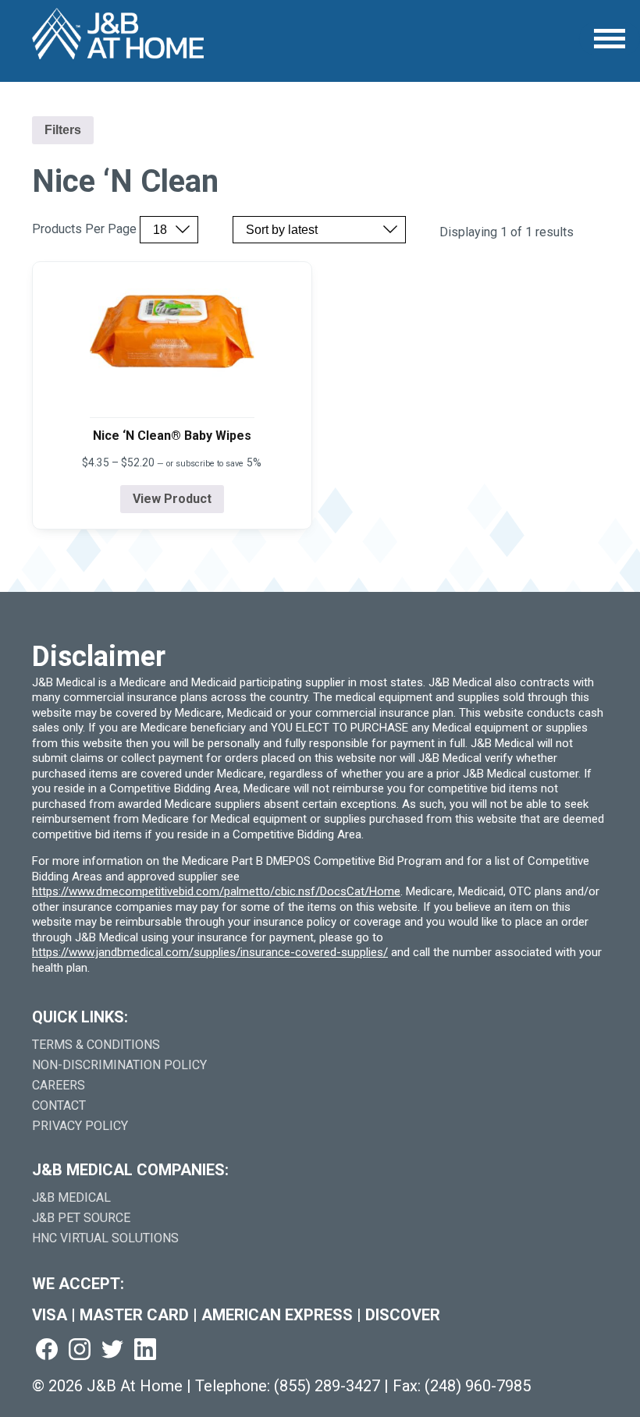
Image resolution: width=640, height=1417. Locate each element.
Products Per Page (84, 229)
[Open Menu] (609, 38)
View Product (172, 498)
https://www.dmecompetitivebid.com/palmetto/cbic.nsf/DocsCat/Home (216, 891)
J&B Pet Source (81, 1217)
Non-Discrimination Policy (119, 1064)
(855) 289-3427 (327, 1385)
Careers (58, 1085)
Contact (59, 1105)
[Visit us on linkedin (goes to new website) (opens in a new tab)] (145, 1350)
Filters (62, 129)
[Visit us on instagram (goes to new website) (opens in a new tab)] (79, 1350)
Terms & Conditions (96, 1044)
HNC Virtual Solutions (105, 1238)
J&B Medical (71, 1197)
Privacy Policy (80, 1125)
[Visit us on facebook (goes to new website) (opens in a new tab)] (47, 1350)
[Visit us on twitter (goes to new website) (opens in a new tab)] (112, 1350)
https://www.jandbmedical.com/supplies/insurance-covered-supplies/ (210, 952)
